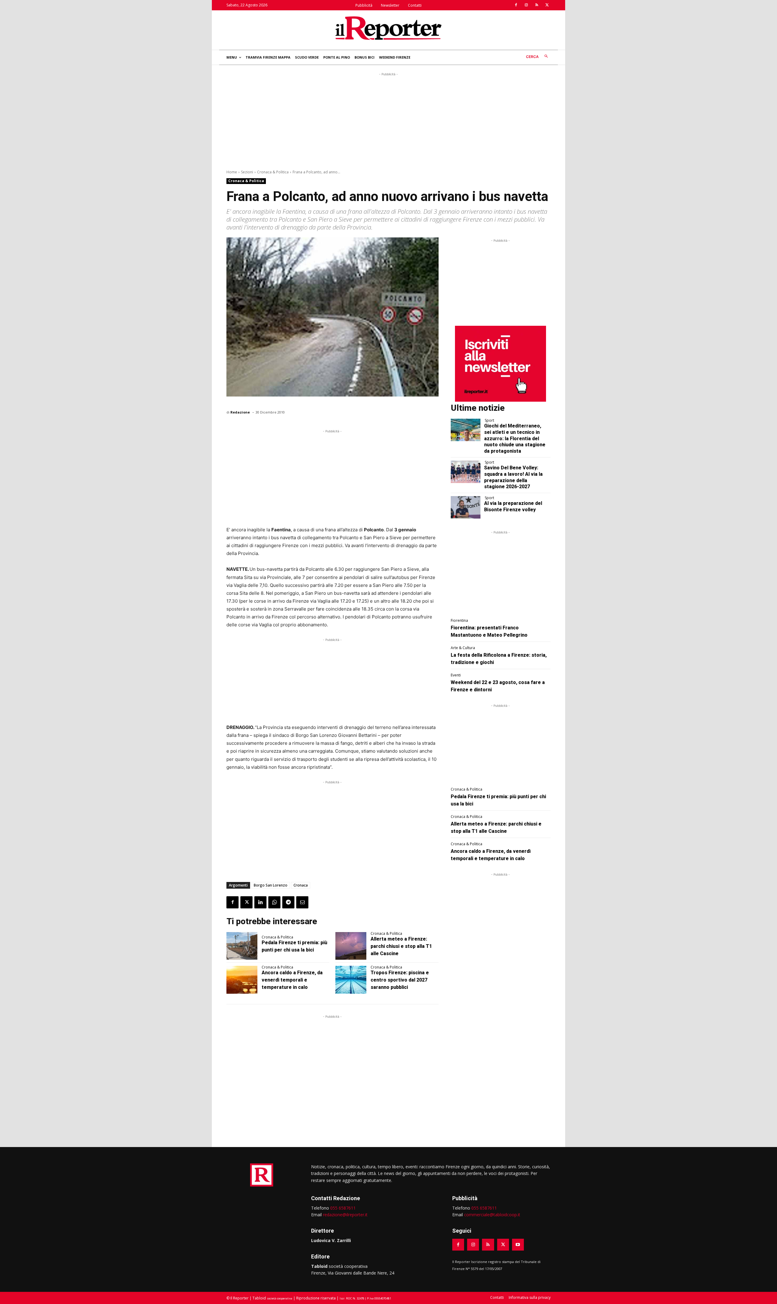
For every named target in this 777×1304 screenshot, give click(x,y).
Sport (489, 420)
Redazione (240, 412)
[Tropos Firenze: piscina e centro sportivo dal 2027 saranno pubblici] (350, 980)
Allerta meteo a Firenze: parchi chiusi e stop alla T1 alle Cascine (401, 946)
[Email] (302, 902)
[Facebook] (516, 5)
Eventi (456, 675)
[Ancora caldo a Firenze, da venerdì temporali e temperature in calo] (241, 980)
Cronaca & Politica (273, 172)
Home (231, 172)
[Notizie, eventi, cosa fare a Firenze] (388, 28)
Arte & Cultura (463, 648)
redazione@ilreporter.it (345, 1214)
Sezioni (247, 172)
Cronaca (300, 885)
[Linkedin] (260, 902)
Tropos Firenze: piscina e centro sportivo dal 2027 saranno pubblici (400, 980)
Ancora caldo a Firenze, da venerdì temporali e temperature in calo (292, 980)
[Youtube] (518, 1245)
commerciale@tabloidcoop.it (492, 1214)
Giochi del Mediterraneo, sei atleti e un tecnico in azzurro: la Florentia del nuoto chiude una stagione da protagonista (514, 438)
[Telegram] (288, 902)
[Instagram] (526, 5)
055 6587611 (343, 1208)
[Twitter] (547, 5)
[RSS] (536, 5)
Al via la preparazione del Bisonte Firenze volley (513, 506)
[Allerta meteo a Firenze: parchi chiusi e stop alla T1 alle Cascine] (350, 946)
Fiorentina (459, 620)
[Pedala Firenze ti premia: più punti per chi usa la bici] (241, 946)
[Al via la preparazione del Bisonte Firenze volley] (466, 507)
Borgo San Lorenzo (270, 885)
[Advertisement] (388, 119)
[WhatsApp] (274, 902)
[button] (538, 56)
